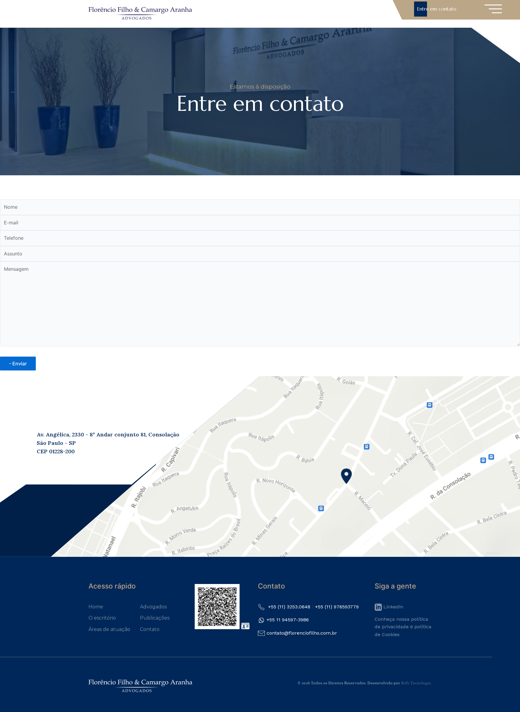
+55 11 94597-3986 (288, 620)
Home (95, 607)
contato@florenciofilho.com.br (302, 633)
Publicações (154, 618)
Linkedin (392, 607)
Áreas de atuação (109, 629)
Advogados (153, 607)
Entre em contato (436, 9)
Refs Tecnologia (416, 683)
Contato (149, 629)
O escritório (102, 618)
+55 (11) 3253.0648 (289, 607)
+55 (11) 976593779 (337, 607)
